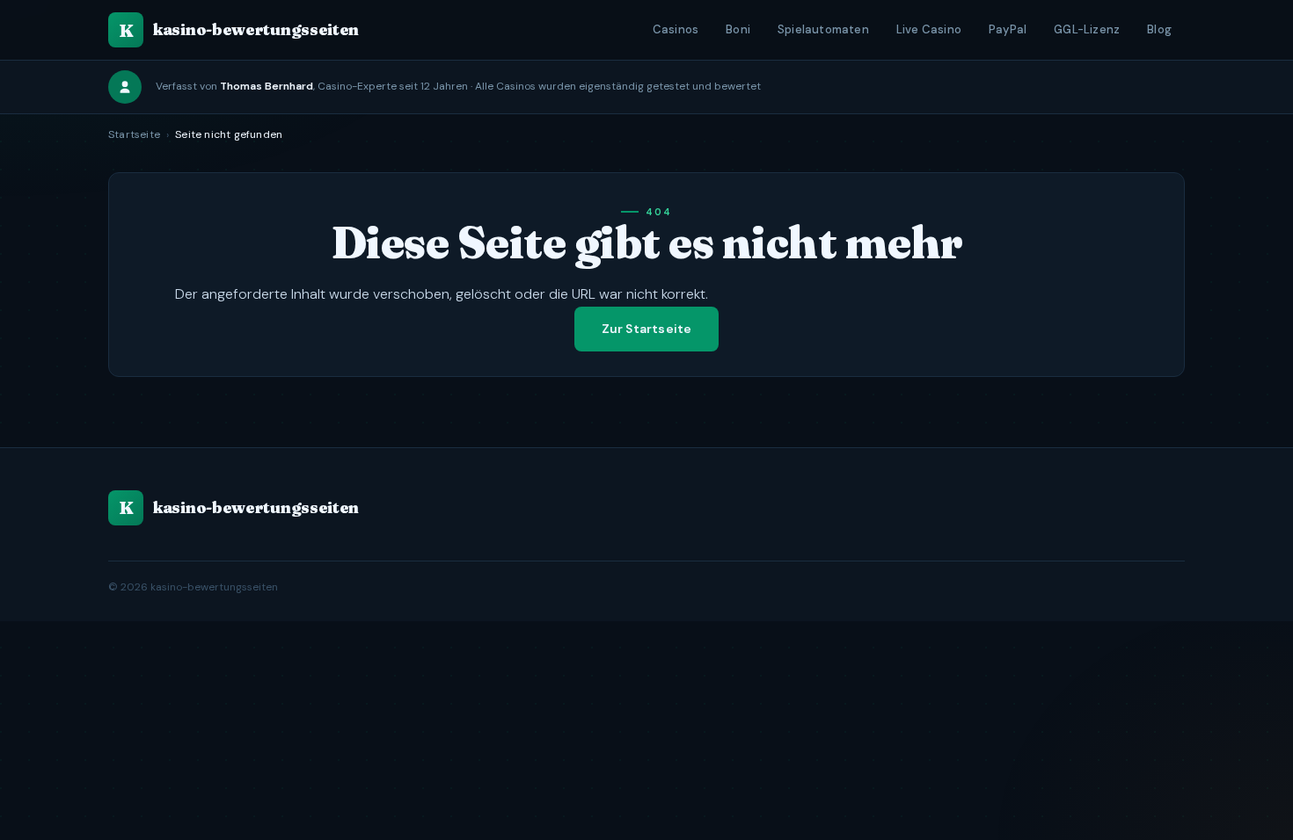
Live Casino (928, 29)
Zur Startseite (647, 329)
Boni (738, 29)
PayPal (1007, 29)
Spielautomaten (823, 29)
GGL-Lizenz (1087, 29)
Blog (1159, 29)
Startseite (134, 134)
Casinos (675, 29)
